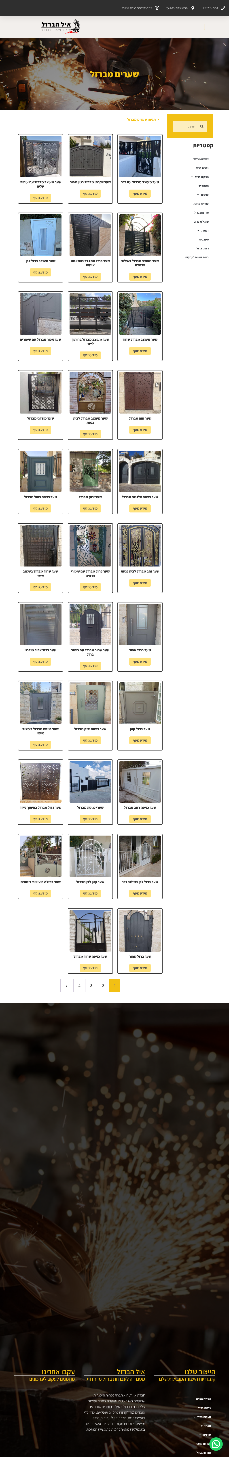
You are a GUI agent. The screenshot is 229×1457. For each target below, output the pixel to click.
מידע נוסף (140, 193)
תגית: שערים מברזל (141, 119)
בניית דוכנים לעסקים (197, 257)
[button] (90, 119)
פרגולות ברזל (201, 222)
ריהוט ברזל (203, 248)
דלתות (205, 230)
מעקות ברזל (202, 177)
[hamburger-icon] (209, 27)
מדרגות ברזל (201, 213)
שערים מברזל (201, 159)
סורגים (205, 195)
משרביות (204, 239)
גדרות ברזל (202, 168)
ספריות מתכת (201, 204)
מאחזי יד (204, 186)
